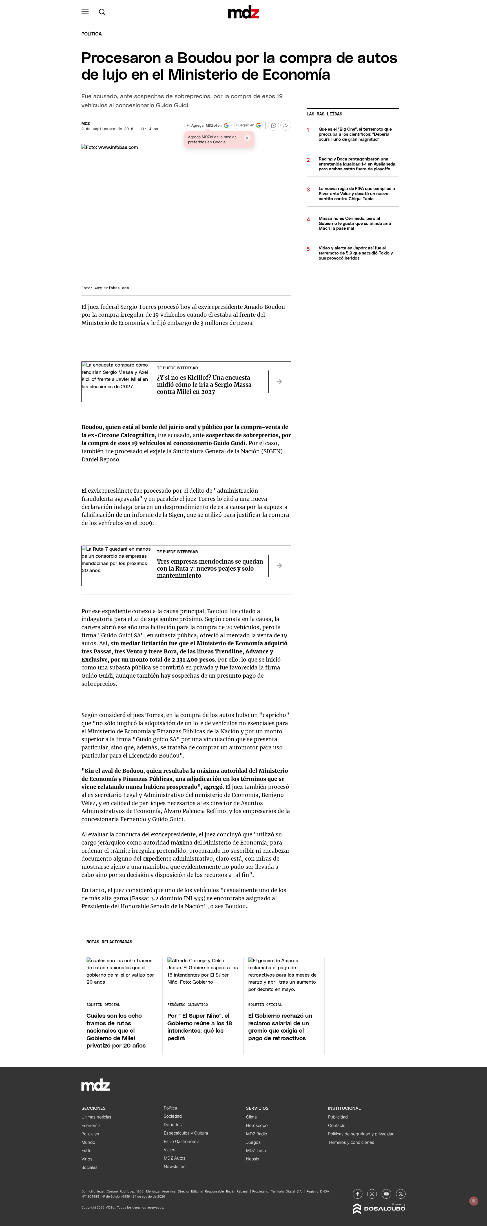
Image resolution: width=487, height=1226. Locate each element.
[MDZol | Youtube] (386, 1193)
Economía (91, 1125)
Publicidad (338, 1117)
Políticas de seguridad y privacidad (361, 1133)
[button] (85, 11)
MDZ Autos (174, 1158)
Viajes (169, 1149)
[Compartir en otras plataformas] (285, 125)
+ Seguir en (245, 125)
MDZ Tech (256, 1150)
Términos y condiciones (351, 1142)
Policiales (90, 1133)
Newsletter (174, 1166)
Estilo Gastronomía (182, 1141)
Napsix (252, 1159)
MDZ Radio (256, 1133)
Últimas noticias (96, 1117)
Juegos (253, 1142)
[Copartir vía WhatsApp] (273, 125)
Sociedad (173, 1116)
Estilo (86, 1150)
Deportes (173, 1124)
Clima (251, 1117)
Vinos (86, 1159)
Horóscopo (257, 1125)
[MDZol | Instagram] (372, 1193)
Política (91, 34)
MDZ (85, 124)
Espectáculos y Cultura (186, 1133)
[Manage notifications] (473, 1200)
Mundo (88, 1142)
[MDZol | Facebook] (357, 1193)
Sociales (89, 1167)
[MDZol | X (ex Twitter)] (400, 1193)
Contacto (337, 1125)
